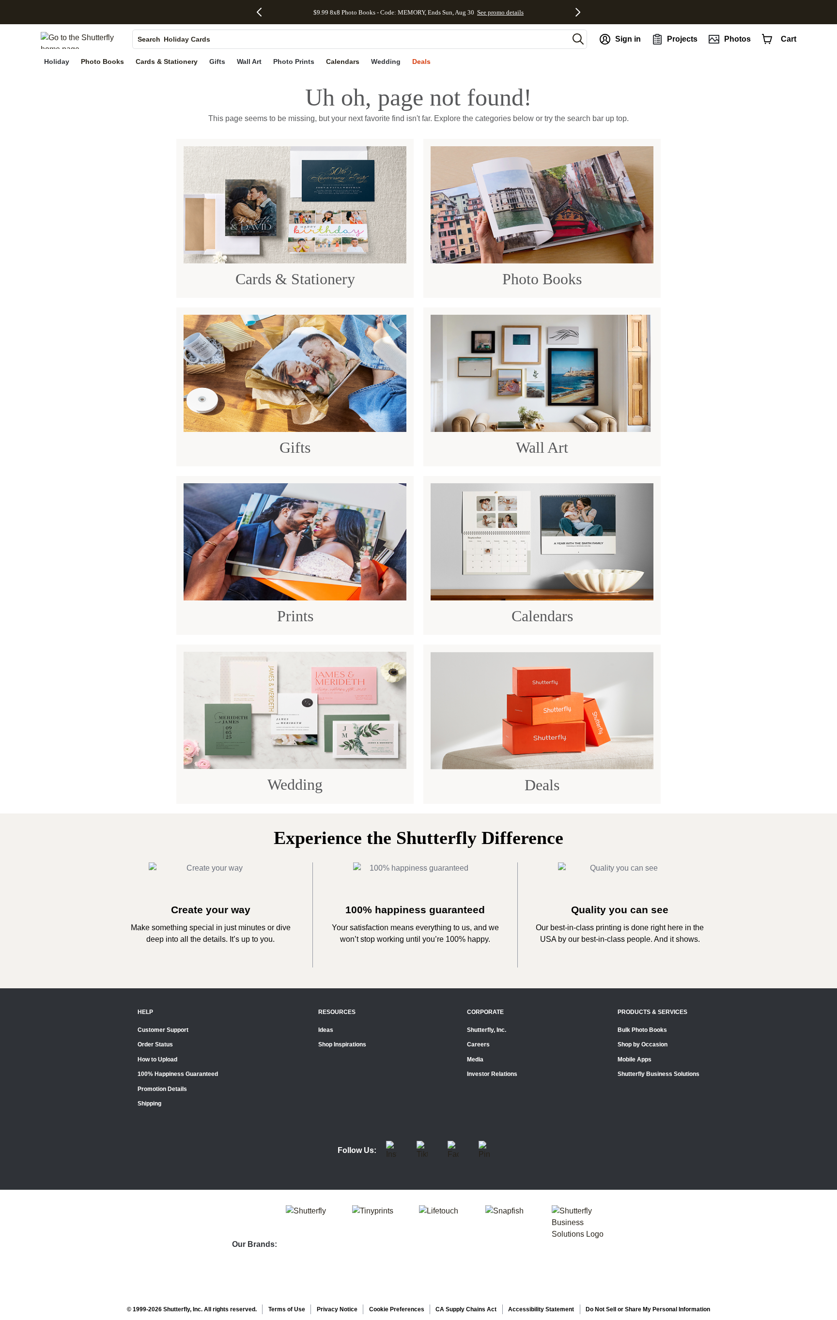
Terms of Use (286, 1309)
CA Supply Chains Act (465, 1309)
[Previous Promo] (263, 12)
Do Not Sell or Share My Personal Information (648, 1309)
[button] (578, 39)
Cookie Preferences (396, 1309)
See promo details (536, 11)
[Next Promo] (578, 12)
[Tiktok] (422, 1150)
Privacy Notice (337, 1309)
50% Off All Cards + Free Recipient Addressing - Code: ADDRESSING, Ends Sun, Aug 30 (394, 11)
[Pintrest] (484, 1150)
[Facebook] (453, 1150)
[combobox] (351, 39)
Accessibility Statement (541, 1309)
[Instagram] (391, 1150)
